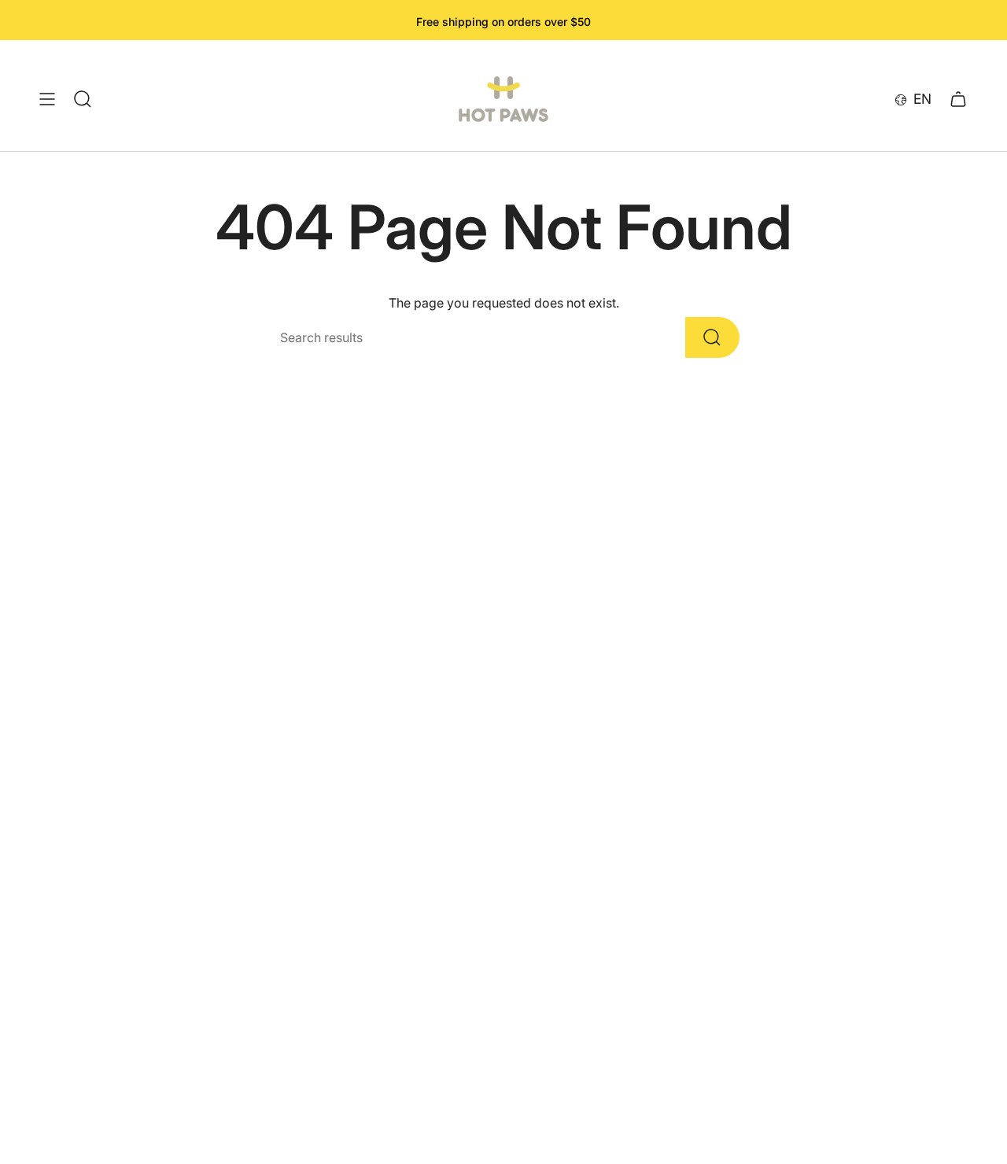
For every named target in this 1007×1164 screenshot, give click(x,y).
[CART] (958, 99)
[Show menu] (47, 99)
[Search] (712, 337)
